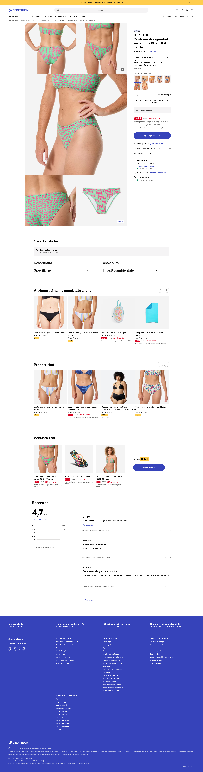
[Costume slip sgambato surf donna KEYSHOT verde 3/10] (76, 124)
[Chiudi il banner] (193, 2)
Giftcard (190, 16)
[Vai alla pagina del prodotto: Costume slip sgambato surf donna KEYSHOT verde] (48, 459)
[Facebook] (10, 649)
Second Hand (167, 16)
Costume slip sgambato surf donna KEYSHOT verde (46, 477)
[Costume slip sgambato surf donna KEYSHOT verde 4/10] (50, 200)
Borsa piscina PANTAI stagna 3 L (115, 333)
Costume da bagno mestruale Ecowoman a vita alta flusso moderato (118, 408)
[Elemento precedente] (160, 290)
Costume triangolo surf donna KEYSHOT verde (109, 477)
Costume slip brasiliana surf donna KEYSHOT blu (83, 408)
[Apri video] (122, 69)
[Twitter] (14, 649)
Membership (179, 16)
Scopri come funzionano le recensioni (45, 547)
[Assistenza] (181, 10)
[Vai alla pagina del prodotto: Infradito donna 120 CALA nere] (79, 459)
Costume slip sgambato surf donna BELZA (83, 334)
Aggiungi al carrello (152, 136)
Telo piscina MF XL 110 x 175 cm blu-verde (150, 334)
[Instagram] (24, 649)
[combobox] (152, 110)
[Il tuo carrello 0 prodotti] (192, 10)
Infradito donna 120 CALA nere (78, 476)
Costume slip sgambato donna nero (49, 333)
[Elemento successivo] (166, 290)
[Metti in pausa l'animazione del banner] (189, 2)
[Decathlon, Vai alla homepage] (18, 10)
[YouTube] (19, 649)
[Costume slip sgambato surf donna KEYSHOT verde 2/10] (50, 48)
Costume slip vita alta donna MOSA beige (150, 408)
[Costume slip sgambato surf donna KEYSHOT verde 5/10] (101, 200)
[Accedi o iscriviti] (186, 10)
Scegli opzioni (149, 467)
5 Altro (120, 221)
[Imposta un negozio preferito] (176, 10)
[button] (132, 341)
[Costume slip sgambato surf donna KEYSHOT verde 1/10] (101, 48)
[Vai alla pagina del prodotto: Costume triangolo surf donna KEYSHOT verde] (110, 459)
